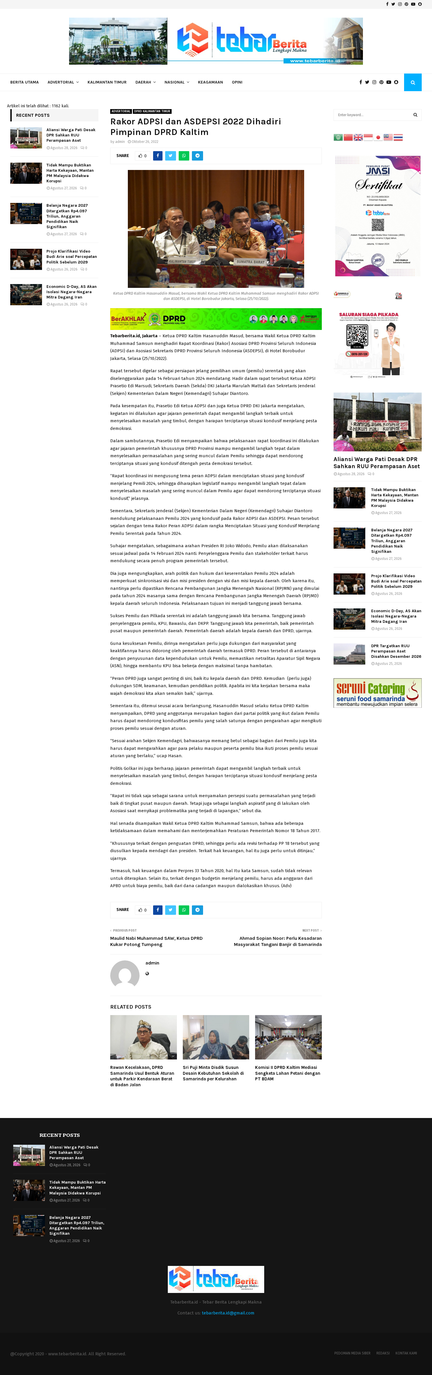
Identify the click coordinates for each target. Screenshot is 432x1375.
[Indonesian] (369, 137)
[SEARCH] (415, 115)
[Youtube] (390, 82)
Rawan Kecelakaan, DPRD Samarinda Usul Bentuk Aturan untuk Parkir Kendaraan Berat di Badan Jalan (142, 1076)
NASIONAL (175, 82)
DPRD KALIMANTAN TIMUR (152, 111)
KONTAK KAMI (406, 1353)
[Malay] (389, 137)
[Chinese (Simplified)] (349, 137)
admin (120, 142)
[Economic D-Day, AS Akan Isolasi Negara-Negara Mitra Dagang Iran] (26, 294)
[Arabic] (339, 137)
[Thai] (398, 137)
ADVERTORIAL (61, 82)
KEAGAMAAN (210, 82)
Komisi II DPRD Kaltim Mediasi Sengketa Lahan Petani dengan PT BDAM (287, 1073)
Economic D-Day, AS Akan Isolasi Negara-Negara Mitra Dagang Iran (71, 292)
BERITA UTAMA (24, 82)
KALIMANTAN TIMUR (107, 82)
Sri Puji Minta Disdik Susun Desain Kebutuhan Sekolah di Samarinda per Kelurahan (213, 1073)
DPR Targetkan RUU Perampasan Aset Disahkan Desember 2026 (396, 651)
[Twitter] (368, 82)
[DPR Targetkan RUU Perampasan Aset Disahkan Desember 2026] (349, 654)
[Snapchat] (397, 82)
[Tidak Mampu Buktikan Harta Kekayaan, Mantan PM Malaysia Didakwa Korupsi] (26, 173)
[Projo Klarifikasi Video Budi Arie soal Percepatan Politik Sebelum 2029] (26, 259)
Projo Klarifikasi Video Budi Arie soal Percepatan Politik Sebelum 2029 (71, 256)
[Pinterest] (382, 82)
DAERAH (143, 82)
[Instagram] (375, 82)
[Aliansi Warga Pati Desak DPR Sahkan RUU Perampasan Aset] (26, 137)
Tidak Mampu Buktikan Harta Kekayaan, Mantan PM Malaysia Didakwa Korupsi (70, 173)
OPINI (237, 82)
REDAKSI (383, 1353)
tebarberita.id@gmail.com (228, 1313)
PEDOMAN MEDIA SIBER (352, 1353)
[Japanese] (379, 137)
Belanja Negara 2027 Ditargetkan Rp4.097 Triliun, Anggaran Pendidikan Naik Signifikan (67, 216)
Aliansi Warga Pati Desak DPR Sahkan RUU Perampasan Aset (71, 135)
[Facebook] (362, 82)
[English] (359, 137)
